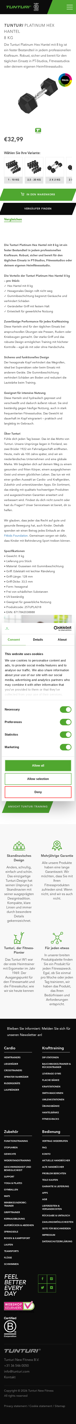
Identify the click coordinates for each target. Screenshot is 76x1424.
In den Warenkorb (40, 195)
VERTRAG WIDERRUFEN (55, 1141)
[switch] (65, 722)
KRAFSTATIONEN (51, 1087)
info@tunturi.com (17, 1371)
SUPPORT (9, 1177)
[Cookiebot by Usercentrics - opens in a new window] (54, 628)
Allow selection (38, 779)
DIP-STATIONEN (50, 1058)
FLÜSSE (8, 1258)
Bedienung (51, 1132)
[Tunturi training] (38, 131)
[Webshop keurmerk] (38, 1307)
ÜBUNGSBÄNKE (51, 1106)
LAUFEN (8, 1245)
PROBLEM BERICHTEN (54, 1174)
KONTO (46, 1154)
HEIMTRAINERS (12, 1058)
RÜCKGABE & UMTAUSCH (56, 1216)
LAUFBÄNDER (11, 1090)
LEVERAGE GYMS (51, 1074)
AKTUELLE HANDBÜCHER (56, 1161)
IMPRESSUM (48, 1235)
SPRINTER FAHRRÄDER (16, 1077)
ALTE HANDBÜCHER (53, 1167)
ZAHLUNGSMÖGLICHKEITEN (57, 1222)
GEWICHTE (10, 1154)
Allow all (38, 765)
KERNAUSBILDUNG (14, 1219)
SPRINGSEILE (11, 1232)
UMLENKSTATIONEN (53, 1100)
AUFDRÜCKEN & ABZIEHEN (19, 1225)
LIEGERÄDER (11, 1064)
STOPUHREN (11, 1148)
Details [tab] (38, 639)
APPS (45, 1193)
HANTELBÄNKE (50, 1113)
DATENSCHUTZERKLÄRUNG (57, 1242)
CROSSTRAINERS (13, 1071)
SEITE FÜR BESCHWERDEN (56, 1229)
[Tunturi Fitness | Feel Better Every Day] (21, 8)
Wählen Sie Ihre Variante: (22, 153)
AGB (44, 1200)
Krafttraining (53, 1048)
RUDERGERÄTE (12, 1084)
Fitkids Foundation (16, 535)
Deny (38, 792)
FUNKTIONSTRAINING (16, 1141)
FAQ (44, 1148)
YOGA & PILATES (13, 1183)
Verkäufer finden (38, 209)
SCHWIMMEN (11, 1264)
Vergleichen (13, 219)
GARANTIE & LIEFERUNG (55, 1187)
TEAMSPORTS (11, 1251)
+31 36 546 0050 (16, 1366)
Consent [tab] (14, 639)
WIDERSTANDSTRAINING (17, 1161)
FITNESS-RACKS (50, 1119)
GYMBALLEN (11, 1190)
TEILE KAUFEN (50, 1180)
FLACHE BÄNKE (50, 1080)
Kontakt (10, 1377)
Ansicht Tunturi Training (28, 807)
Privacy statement (15, 1406)
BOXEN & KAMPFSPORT (17, 1238)
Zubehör (11, 1132)
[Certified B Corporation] (38, 1327)
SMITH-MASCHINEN (52, 1093)
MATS (7, 1196)
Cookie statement (40, 1406)
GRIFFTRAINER (12, 1212)
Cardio (9, 1048)
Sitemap (60, 1406)
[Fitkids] (65, 80)
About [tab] (62, 639)
